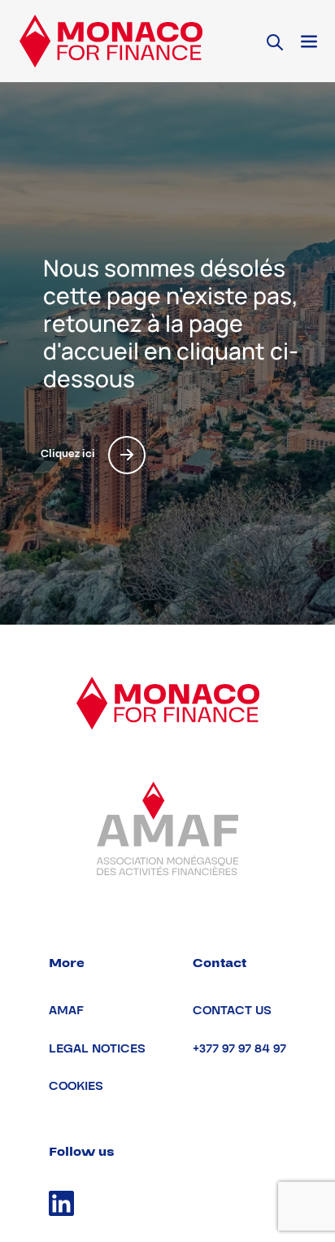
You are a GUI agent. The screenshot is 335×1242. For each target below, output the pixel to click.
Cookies (76, 1086)
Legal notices (97, 1048)
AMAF (66, 1010)
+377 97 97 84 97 (239, 1048)
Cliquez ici (68, 454)
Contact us (232, 1010)
